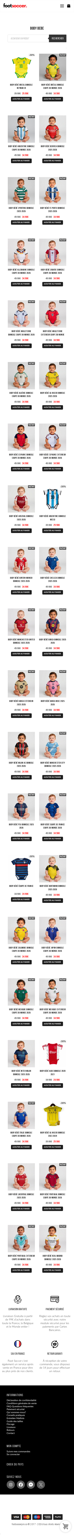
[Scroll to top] (41, 1518)
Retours (10, 1430)
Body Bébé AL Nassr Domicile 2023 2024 (52, 1134)
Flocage (10, 1424)
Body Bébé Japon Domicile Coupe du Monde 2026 (53, 949)
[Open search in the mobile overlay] (37, 38)
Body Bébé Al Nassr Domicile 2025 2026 (52, 394)
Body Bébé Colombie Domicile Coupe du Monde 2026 (21, 949)
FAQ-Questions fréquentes (20, 1406)
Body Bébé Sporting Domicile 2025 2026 (21, 210)
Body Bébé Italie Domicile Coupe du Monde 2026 (21, 1134)
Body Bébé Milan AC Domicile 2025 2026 (21, 764)
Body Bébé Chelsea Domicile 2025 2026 (52, 579)
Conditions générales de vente (22, 1403)
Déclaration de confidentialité (21, 1400)
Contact (11, 1433)
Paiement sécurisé (15, 1409)
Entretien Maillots (15, 1418)
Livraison (11, 1427)
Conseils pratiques (16, 1415)
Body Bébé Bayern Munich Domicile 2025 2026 (21, 579)
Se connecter (13, 1454)
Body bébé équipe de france (21, 886)
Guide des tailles (15, 1421)
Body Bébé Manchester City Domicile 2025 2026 (52, 764)
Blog (9, 1436)
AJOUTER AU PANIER (21, 99)
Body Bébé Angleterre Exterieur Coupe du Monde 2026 (53, 334)
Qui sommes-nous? (16, 1412)
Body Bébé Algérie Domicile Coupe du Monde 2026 (21, 394)
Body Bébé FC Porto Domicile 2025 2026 (52, 210)
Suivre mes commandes (18, 1451)
